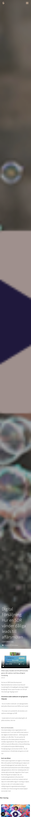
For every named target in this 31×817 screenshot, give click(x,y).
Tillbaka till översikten (11, 645)
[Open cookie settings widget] (3, 814)
